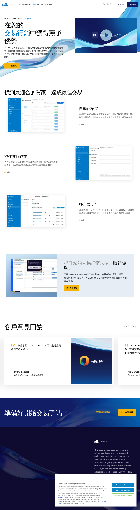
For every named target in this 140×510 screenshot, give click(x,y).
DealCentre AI (17, 18)
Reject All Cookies (123, 490)
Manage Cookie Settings (123, 495)
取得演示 (14, 66)
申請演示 (121, 4)
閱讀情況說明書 (103, 412)
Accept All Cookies (123, 485)
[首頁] (9, 4)
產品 (6, 18)
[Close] (132, 478)
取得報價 (133, 4)
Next (133, 327)
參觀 (82, 124)
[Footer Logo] (100, 442)
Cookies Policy (63, 497)
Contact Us (111, 5)
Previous (127, 327)
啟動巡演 (73, 288)
